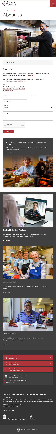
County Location (6, 105)
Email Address (8, 101)
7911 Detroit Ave (7, 89)
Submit (8, 131)
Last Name (33, 95)
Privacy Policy (6, 394)
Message (6, 113)
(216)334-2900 (9, 91)
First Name (7, 95)
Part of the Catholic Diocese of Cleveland (30, 429)
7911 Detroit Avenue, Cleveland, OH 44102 (16, 380)
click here (30, 75)
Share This (18, 10)
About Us (5, 10)
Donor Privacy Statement (32, 394)
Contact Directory (16, 369)
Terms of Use (43, 394)
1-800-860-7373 (10, 382)
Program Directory (14, 363)
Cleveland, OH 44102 (19, 89)
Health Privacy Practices (18, 394)
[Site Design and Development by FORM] (28, 407)
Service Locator (14, 357)
